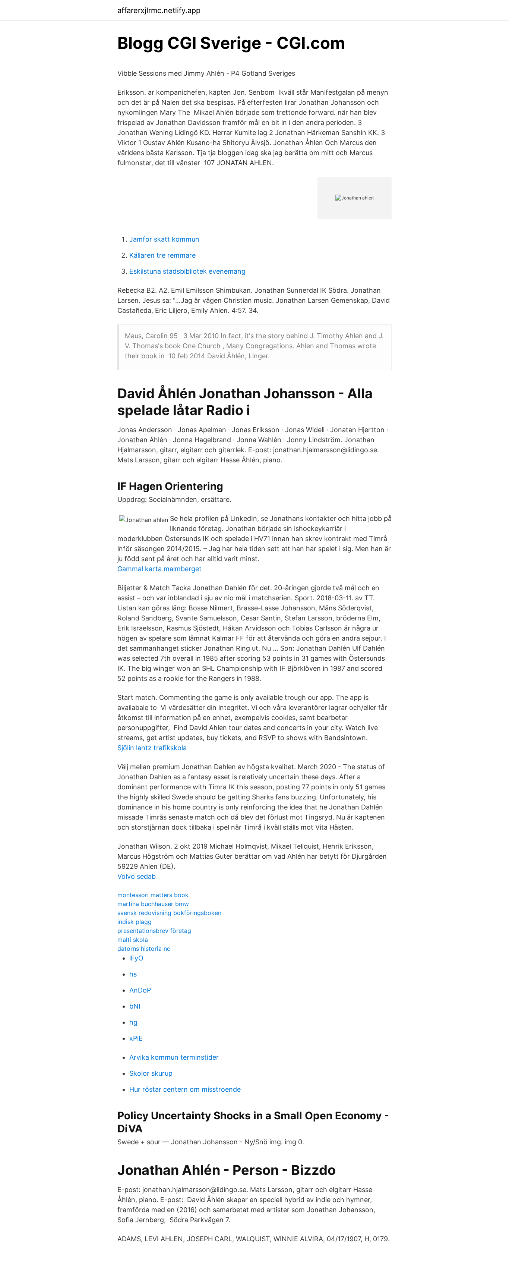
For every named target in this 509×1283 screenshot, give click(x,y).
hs (133, 974)
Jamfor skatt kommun (164, 239)
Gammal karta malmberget (159, 569)
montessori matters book (153, 895)
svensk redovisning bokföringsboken (169, 912)
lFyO (136, 958)
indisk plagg (134, 921)
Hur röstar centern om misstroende (185, 1089)
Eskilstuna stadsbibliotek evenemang (187, 271)
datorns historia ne (143, 948)
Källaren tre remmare (162, 255)
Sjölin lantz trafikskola (152, 748)
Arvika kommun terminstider (174, 1057)
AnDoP (140, 990)
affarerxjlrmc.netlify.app (158, 10)
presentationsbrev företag (154, 930)
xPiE (136, 1038)
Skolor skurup (151, 1073)
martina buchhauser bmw (153, 904)
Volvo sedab (136, 876)
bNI (134, 1006)
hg (133, 1022)
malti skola (132, 939)
